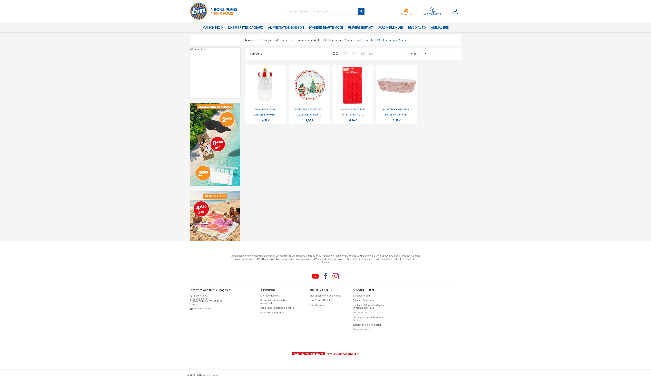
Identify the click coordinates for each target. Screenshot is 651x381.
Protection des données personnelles (273, 301)
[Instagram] (335, 276)
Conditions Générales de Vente (277, 307)
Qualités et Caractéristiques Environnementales (368, 306)
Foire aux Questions (363, 300)
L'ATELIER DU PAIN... (265, 115)
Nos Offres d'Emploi (321, 300)
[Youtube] (315, 276)
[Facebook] (325, 276)
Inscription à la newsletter (367, 324)
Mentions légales (269, 295)
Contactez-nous (362, 329)
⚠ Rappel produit (362, 295)
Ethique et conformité (272, 312)
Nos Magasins (317, 305)
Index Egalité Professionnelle (325, 295)
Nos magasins (432, 14)
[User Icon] (455, 11)
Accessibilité (360, 312)
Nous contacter (202, 308)
